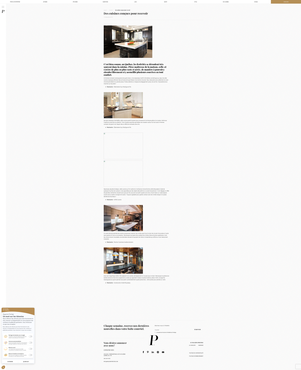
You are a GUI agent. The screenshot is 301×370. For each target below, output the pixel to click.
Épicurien (75, 1)
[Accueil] (3, 11)
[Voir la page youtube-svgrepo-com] (163, 352)
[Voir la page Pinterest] (148, 352)
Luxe (135, 1)
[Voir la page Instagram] (158, 352)
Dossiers (111, 10)
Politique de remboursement (196, 356)
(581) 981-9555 (107, 358)
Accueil (105, 10)
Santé (165, 1)
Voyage (256, 1)
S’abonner (200, 345)
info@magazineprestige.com (111, 361)
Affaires (45, 1)
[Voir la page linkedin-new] (153, 352)
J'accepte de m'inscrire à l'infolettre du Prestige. (166, 332)
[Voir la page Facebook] (143, 352)
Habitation (105, 1)
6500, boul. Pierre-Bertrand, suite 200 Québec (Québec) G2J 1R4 (115, 354)
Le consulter (192, 345)
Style (195, 1)
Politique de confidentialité (196, 353)
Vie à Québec (226, 1)
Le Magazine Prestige (196, 342)
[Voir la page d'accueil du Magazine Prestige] (153, 340)
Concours (286, 1)
